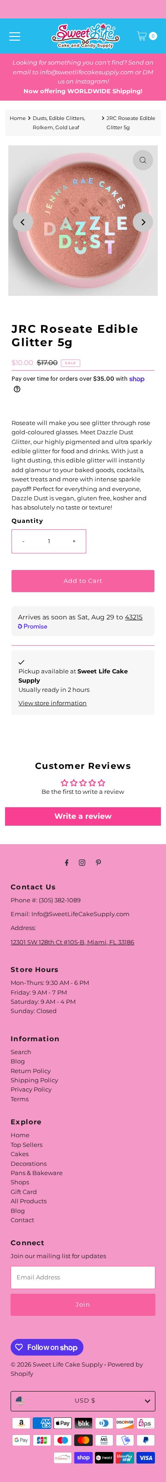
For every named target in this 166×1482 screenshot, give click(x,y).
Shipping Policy (34, 1080)
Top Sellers (26, 1144)
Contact (22, 1220)
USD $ (85, 1400)
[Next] (143, 222)
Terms (20, 1099)
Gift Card (24, 1191)
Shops (20, 1182)
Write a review (83, 816)
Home (18, 118)
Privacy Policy (31, 1089)
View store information (52, 703)
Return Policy (31, 1071)
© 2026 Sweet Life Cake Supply (57, 1364)
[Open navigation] (14, 36)
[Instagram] (82, 862)
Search (21, 1052)
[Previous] (23, 222)
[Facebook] (67, 862)
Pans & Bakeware (37, 1173)
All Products (29, 1201)
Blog (18, 1061)
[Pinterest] (98, 862)
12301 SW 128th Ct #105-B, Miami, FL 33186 (72, 942)
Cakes (20, 1154)
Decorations (29, 1163)
